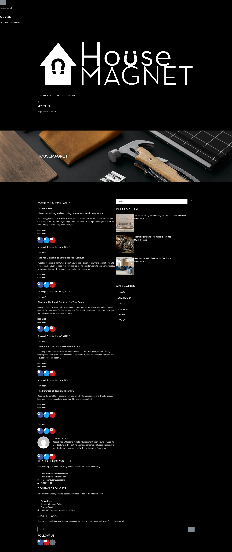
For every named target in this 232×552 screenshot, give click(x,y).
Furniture (71, 95)
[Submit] (191, 529)
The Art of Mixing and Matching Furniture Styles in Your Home (160, 215)
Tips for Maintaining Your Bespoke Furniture (152, 237)
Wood (121, 320)
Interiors (59, 95)
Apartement (124, 298)
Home (121, 314)
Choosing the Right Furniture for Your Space (152, 258)
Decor (121, 303)
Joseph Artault (46, 203)
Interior (49, 208)
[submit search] (192, 201)
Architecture (45, 95)
